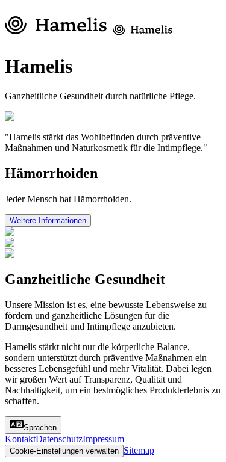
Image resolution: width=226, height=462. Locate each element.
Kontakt (20, 439)
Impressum (103, 439)
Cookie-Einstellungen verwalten (64, 450)
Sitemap (139, 450)
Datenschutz (59, 439)
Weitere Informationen (48, 220)
